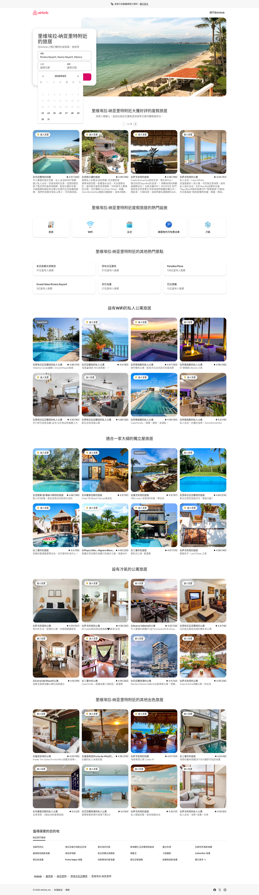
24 (48, 113)
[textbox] (51, 67)
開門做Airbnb (217, 12)
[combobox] (64, 57)
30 (42, 119)
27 (66, 113)
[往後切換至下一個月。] (78, 76)
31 (48, 119)
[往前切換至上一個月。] (43, 76)
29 (78, 113)
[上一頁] (123, 124)
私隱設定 (58, 889)
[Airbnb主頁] (40, 12)
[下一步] (135, 124)
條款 (67, 889)
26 (60, 113)
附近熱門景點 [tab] (39, 837)
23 (42, 113)
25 (54, 113)
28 (72, 113)
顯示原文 (144, 4)
